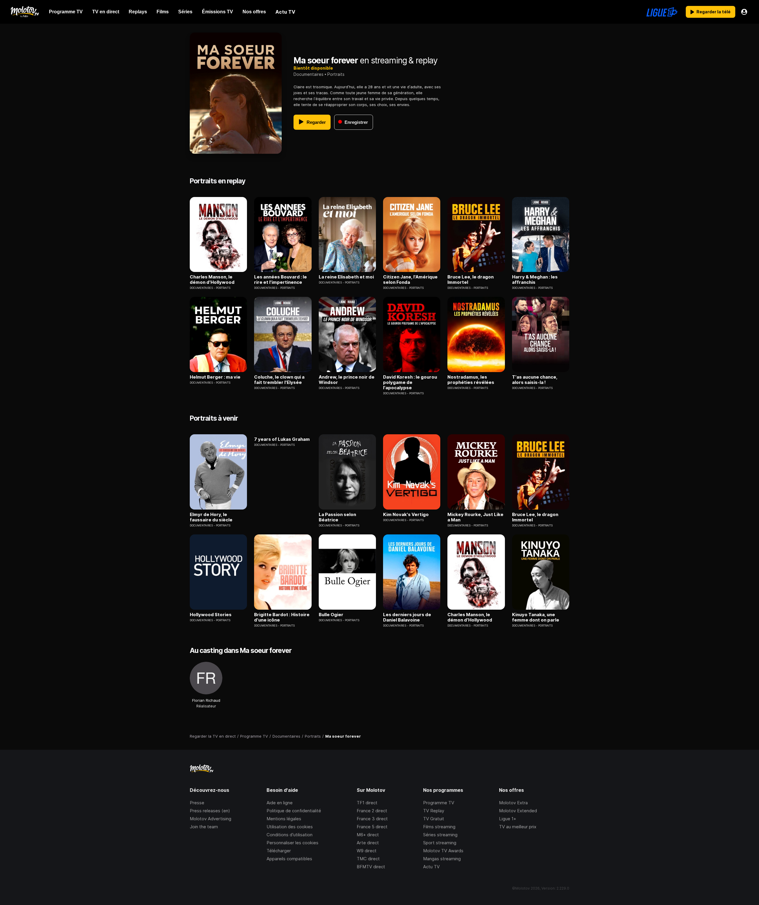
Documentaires (308, 74)
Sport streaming (439, 842)
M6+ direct (368, 834)
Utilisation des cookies (290, 826)
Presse (197, 802)
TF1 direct (367, 802)
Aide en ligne (280, 802)
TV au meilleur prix (517, 826)
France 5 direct (372, 826)
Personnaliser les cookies (292, 842)
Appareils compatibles (289, 858)
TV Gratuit (433, 818)
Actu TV (431, 866)
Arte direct (368, 842)
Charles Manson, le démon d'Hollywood (212, 279)
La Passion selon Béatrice (337, 517)
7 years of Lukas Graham (282, 439)
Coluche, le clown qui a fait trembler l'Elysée (279, 379)
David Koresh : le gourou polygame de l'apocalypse (410, 382)
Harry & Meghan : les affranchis (535, 279)
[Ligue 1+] (662, 12)
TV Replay (433, 810)
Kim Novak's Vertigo (406, 514)
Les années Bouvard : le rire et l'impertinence (280, 279)
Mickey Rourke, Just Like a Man (475, 517)
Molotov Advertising (210, 818)
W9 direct (367, 850)
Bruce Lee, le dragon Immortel (470, 279)
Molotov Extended (518, 810)
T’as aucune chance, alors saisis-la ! (534, 379)
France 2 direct (372, 810)
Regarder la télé (713, 11)
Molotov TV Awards (443, 850)
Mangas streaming (442, 858)
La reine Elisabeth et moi (346, 277)
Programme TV (438, 802)
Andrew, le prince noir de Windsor (346, 379)
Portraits (336, 74)
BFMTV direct (371, 866)
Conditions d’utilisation (289, 834)
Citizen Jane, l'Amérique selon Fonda (410, 279)
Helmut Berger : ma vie (215, 377)
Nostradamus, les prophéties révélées (470, 379)
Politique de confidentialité (294, 810)
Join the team (204, 826)
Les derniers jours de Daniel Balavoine (407, 617)
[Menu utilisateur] (744, 12)
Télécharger (279, 850)
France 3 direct (372, 818)
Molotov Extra (513, 802)
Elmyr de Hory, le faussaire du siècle (211, 517)
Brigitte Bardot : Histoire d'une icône (282, 617)
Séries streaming (440, 834)
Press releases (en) (210, 810)
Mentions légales (284, 818)
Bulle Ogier (331, 614)
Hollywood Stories (211, 614)
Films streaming (439, 826)
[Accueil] (24, 12)
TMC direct (368, 858)
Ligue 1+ (507, 818)
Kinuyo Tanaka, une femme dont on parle (535, 617)
